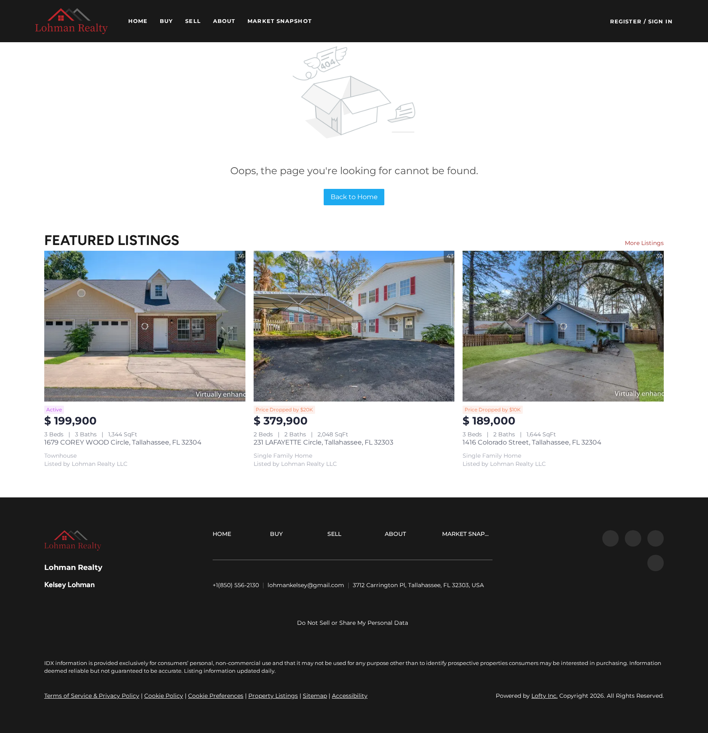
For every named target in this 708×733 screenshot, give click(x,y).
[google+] (655, 563)
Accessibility (350, 695)
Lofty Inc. (544, 695)
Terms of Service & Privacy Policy (91, 695)
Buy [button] (166, 21)
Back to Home (354, 197)
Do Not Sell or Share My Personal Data (352, 622)
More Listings (644, 243)
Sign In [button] (660, 21)
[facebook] (610, 538)
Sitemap (315, 695)
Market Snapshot (279, 21)
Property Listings (273, 695)
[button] (71, 21)
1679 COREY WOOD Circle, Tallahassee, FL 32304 (123, 442)
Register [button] (626, 21)
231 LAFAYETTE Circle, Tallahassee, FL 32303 (323, 442)
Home (138, 21)
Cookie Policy (163, 695)
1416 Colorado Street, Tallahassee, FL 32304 (532, 442)
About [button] (224, 21)
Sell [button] (192, 21)
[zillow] (633, 538)
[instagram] (655, 538)
